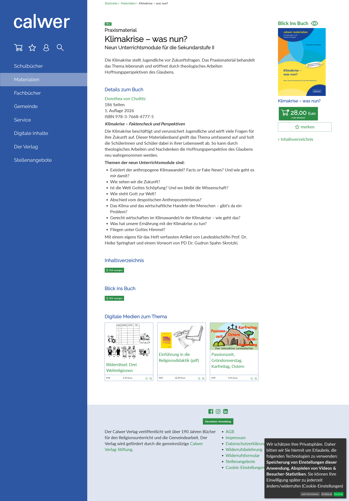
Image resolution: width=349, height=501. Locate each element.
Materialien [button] (26, 79)
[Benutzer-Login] (46, 48)
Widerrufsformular (243, 455)
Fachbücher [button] (27, 93)
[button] (146, 378)
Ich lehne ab (327, 494)
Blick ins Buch (293, 23)
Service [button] (22, 120)
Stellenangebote (33, 160)
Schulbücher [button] (28, 66)
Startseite (111, 3)
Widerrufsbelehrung (244, 449)
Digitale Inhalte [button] (31, 133)
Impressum (236, 437)
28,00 (303, 114)
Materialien (128, 3)
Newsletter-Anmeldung (218, 421)
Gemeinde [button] (26, 106)
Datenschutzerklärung (246, 443)
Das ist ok (338, 494)
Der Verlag (26, 146)
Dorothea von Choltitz (125, 98)
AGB (230, 431)
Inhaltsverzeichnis (297, 139)
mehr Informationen (310, 494)
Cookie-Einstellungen (245, 467)
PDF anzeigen (116, 270)
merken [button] (308, 126)
